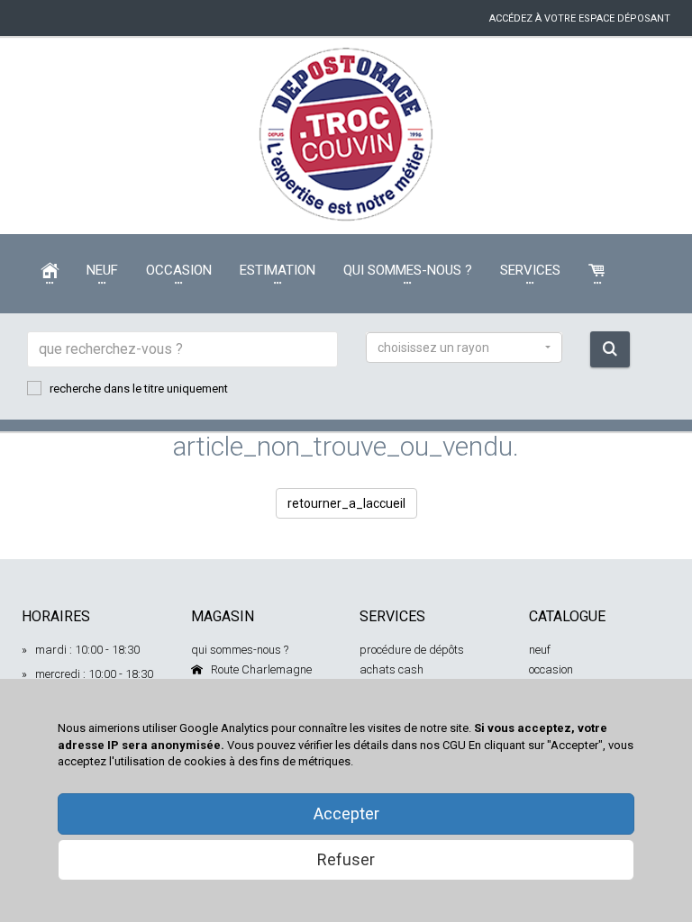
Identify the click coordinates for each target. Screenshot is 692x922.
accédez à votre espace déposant (579, 18)
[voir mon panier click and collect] (597, 270)
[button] (464, 347)
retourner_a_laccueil (346, 503)
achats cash (391, 669)
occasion (551, 669)
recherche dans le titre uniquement (139, 388)
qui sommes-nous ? (239, 649)
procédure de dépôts (412, 649)
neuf (540, 649)
